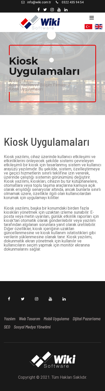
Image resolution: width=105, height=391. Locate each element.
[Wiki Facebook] (38, 10)
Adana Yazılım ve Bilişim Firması (37, 85)
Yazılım (9, 318)
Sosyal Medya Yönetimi (32, 326)
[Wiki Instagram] (52, 10)
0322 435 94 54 (73, 2)
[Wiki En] (98, 26)
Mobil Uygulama (56, 318)
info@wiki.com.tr (39, 2)
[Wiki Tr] (88, 26)
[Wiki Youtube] (59, 10)
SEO (7, 326)
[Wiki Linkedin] (66, 10)
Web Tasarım (29, 318)
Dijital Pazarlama (86, 318)
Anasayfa (17, 80)
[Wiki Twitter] (45, 10)
